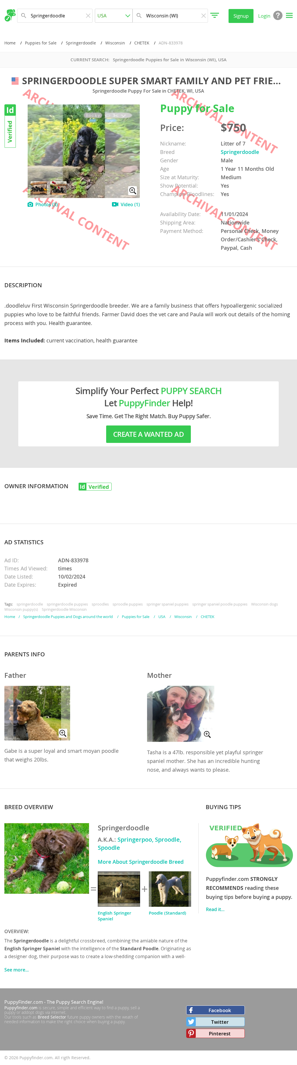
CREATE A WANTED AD (148, 434)
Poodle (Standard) (167, 913)
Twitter (220, 1022)
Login (264, 15)
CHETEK (141, 43)
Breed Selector (52, 1017)
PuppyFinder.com (23, 1002)
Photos (46, 204)
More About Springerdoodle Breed (141, 861)
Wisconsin (115, 43)
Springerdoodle (81, 43)
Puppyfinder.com (20, 1007)
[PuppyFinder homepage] (10, 15)
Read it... (215, 909)
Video (130, 204)
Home (10, 43)
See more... (16, 970)
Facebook (220, 1010)
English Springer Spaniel (114, 916)
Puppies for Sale (41, 43)
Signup (241, 15)
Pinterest (220, 1033)
